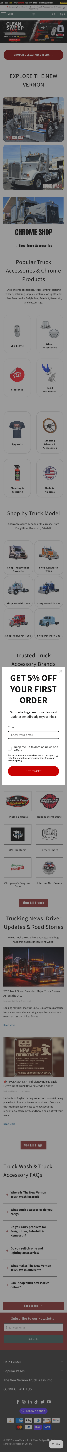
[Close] (60, 671)
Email (11, 727)
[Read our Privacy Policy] (57, 756)
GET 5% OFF (33, 771)
